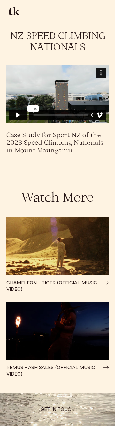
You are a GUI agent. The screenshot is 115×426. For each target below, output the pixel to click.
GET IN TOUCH (58, 409)
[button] (97, 11)
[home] (13, 11)
